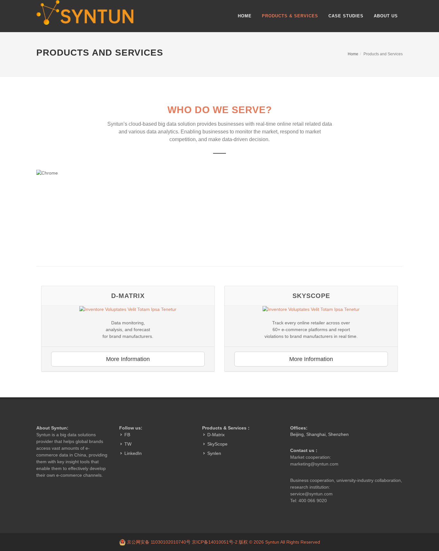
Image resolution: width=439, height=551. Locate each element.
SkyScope (217, 444)
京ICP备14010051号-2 (215, 542)
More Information (128, 359)
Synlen (214, 453)
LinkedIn (133, 453)
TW (127, 444)
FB (127, 434)
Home (353, 54)
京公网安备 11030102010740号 (159, 542)
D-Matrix (216, 434)
